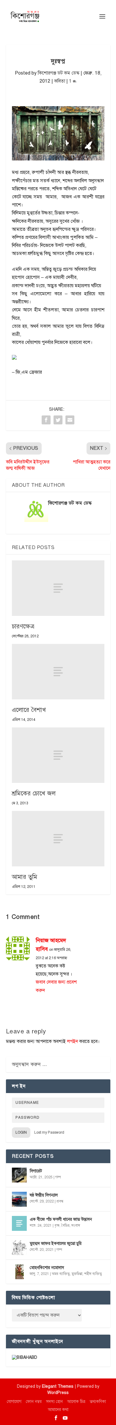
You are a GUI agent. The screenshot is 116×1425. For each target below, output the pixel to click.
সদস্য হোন (54, 1401)
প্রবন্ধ (60, 1201)
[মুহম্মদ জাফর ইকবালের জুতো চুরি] (19, 1247)
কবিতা (59, 81)
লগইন (72, 1041)
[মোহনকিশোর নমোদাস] (19, 1271)
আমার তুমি (24, 877)
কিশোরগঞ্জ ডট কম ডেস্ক (58, 73)
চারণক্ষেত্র (23, 626)
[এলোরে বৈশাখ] (58, 672)
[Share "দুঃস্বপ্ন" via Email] (70, 420)
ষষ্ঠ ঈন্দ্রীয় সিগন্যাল (44, 1195)
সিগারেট (36, 1171)
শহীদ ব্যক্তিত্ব (93, 1274)
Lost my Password (49, 1132)
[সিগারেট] (19, 1175)
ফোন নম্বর (34, 1401)
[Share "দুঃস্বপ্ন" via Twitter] (58, 420)
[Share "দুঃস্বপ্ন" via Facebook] (46, 420)
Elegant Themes (57, 1386)
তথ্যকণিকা (98, 1401)
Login (21, 1132)
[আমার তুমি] (58, 839)
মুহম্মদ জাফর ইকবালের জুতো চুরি (55, 1243)
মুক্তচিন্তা (77, 1274)
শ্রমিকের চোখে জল (34, 793)
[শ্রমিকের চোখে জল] (58, 755)
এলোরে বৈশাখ (29, 710)
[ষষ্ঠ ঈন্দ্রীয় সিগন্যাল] (19, 1199)
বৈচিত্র (65, 1225)
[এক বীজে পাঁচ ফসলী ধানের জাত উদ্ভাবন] (19, 1223)
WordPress (58, 1392)
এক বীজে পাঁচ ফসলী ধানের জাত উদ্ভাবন (61, 1219)
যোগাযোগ (14, 1401)
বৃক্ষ (56, 1225)
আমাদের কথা (58, 1409)
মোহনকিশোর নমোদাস (47, 1267)
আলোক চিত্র (76, 1401)
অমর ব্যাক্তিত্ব (61, 1274)
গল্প (58, 1177)
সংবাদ (75, 1225)
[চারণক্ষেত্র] (58, 588)
